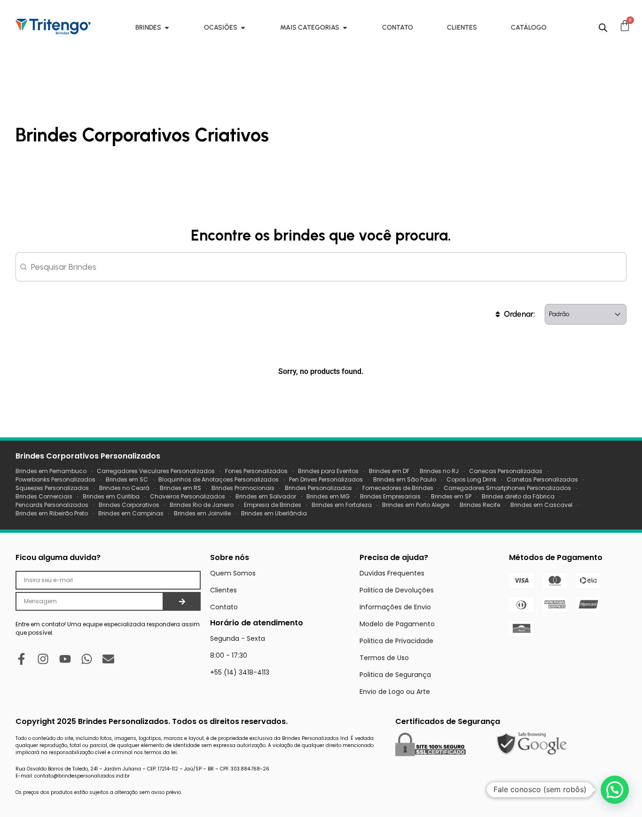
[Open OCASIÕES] (243, 27)
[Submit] (182, 601)
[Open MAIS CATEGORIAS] (345, 27)
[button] (615, 790)
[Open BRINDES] (167, 27)
